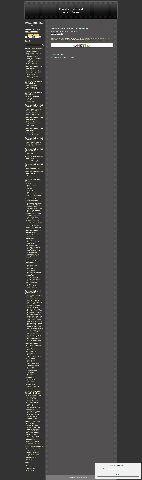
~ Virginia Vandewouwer (32, 386)
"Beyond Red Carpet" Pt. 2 (33, 300)
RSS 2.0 (58, 39)
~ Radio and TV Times (32, 286)
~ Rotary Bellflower (31, 245)
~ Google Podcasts (31, 185)
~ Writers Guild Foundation (33, 227)
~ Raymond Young (31, 379)
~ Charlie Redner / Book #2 (33, 356)
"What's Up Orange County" (34, 340)
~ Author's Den (30, 98)
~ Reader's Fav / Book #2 (33, 411)
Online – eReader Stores (33, 89)
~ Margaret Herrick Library (33, 213)
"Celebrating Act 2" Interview (34, 302)
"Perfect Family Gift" (32, 332)
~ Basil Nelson (30, 355)
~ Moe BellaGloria (31, 377)
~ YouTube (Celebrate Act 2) (34, 194)
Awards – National (31, 74)
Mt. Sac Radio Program (32, 456)
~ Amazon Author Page (32, 96)
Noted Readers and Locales (34, 78)
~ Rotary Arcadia (30, 243)
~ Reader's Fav (30, 409)
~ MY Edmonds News (32, 277)
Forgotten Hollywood (71, 9)
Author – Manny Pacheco (33, 51)
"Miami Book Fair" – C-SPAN (34, 326)
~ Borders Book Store (32, 397)
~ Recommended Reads (33, 413)
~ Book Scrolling (30, 270)
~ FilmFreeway (30, 238)
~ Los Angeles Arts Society (33, 272)
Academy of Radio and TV (33, 449)
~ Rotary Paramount (31, 252)
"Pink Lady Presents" (32, 333)
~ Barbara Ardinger (31, 351)
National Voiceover (31, 457)
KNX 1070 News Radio (32, 454)
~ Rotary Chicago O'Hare (33, 247)
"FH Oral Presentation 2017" (34, 311)
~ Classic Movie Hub (32, 400)
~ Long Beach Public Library (34, 208)
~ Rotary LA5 (30, 249)
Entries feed (29, 467)
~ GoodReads (30, 100)
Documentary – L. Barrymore (34, 58)
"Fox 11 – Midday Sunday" (33, 318)
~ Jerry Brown (30, 374)
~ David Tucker (30, 362)
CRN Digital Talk (30, 450)
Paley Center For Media (32, 436)
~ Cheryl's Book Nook (32, 399)
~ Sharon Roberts (31, 383)
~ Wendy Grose (30, 388)
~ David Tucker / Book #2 (33, 363)
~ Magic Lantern (30, 275)
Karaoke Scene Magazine (33, 452)
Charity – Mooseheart (32, 76)
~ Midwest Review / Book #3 (34, 407)
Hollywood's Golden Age (33, 432)
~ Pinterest (29, 188)
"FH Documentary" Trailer (33, 309)
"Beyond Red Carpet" (32, 298)
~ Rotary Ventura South (32, 256)
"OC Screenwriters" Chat (33, 330)
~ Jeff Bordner (30, 372)
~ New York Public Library (33, 215)
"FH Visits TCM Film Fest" (33, 314)
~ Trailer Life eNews (31, 418)
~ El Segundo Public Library (34, 203)
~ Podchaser (29, 190)
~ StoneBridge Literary (32, 414)
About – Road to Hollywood (33, 142)
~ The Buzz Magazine (32, 416)
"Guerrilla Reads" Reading (33, 319)
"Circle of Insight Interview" (33, 304)
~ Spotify (28, 192)
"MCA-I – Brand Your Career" (34, 325)
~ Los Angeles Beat (31, 274)
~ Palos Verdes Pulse (32, 282)
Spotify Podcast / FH (32, 61)
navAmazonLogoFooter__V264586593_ (70, 28)
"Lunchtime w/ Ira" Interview (34, 323)
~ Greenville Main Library (33, 205)
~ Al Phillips (29, 348)
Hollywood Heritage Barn (33, 429)
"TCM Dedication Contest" (33, 337)
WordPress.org (30, 470)
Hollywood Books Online (33, 427)
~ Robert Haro (30, 381)
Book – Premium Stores (33, 87)
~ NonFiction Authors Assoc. (34, 242)
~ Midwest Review (31, 404)
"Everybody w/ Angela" (32, 307)
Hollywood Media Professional (34, 431)
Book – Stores (30, 153)
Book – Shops (30, 125)
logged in (60, 57)
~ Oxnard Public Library (32, 220)
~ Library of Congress (32, 206)
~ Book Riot (29, 268)
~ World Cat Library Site (33, 135)
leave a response (71, 39)
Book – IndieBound (31, 85)
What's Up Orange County (33, 443)
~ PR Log (28, 284)
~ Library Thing (30, 101)
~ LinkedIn (29, 240)
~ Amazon (29, 176)
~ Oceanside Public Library (33, 219)
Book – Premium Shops (32, 123)
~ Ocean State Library (32, 217)
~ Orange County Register (33, 281)
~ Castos (28, 183)
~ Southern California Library (34, 222)
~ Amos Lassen (30, 349)
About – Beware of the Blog (33, 168)
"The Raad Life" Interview (33, 338)
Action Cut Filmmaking (32, 424)
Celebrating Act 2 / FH (32, 56)
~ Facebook (29, 236)
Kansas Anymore (31, 434)
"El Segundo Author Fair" (33, 305)
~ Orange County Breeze (33, 279)
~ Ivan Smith (29, 369)
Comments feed (30, 468)
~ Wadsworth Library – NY (33, 224)
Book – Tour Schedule (32, 55)
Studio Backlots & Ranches (34, 439)
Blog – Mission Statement (33, 53)
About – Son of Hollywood (33, 109)
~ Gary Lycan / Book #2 (33, 365)
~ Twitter (28, 257)
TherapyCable (30, 459)
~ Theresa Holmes (31, 384)
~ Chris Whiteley (30, 358)
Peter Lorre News (31, 438)
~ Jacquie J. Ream (31, 370)
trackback (79, 39)
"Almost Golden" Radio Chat (34, 295)
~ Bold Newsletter (31, 267)
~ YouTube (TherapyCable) (33, 195)
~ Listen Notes (30, 187)
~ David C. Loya (30, 360)
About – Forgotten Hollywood (34, 71)
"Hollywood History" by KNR (34, 321)
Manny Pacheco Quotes (33, 60)
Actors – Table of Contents (33, 72)
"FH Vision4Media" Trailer (33, 312)
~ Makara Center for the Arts (34, 212)
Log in (27, 465)
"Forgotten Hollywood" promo (34, 316)
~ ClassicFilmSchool (32, 402)
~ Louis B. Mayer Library (33, 210)
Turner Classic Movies (32, 441)
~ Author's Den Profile (32, 235)
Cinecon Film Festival (32, 425)
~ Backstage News (31, 265)
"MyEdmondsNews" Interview (34, 328)
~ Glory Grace (30, 367)
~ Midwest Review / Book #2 (34, 406)
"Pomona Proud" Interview (33, 335)
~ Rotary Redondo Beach (33, 254)
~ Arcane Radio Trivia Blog (33, 395)
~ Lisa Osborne (30, 376)
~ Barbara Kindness (31, 353)
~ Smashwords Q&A (32, 287)
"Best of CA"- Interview (32, 297)
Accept (118, 474)
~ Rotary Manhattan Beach (33, 250)
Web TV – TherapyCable (33, 63)
